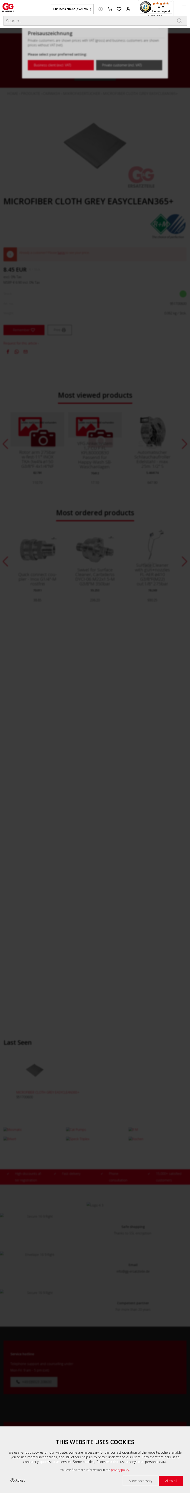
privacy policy (120, 1470)
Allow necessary (140, 1481)
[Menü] (171, 3)
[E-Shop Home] (8, 7)
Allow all (171, 1481)
